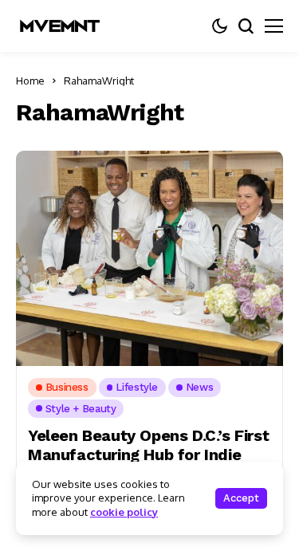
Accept (241, 498)
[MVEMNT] (60, 26)
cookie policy (124, 512)
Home (30, 80)
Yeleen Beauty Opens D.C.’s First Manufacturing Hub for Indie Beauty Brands (148, 454)
